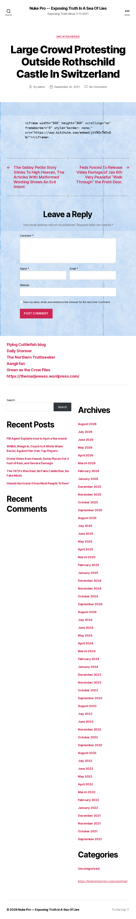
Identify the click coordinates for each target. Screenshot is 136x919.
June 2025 (85, 533)
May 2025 (85, 541)
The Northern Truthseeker (31, 357)
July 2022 (85, 761)
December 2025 (89, 486)
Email (74, 268)
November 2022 (89, 729)
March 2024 (86, 651)
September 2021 (90, 839)
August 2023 (87, 706)
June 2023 (85, 721)
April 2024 (85, 643)
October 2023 (88, 690)
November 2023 (89, 682)
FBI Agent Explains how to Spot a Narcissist (37, 438)
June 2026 (85, 439)
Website (24, 285)
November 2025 (89, 494)
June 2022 (85, 768)
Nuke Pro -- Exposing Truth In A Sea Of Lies (68, 8)
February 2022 (88, 800)
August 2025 (87, 518)
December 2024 (89, 580)
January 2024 (88, 667)
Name (24, 268)
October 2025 (88, 502)
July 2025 (85, 526)
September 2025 (90, 510)
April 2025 (85, 549)
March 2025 (86, 557)
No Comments (98, 86)
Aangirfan (16, 363)
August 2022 (87, 753)
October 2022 (88, 737)
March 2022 (86, 792)
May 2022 (85, 776)
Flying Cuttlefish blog (26, 344)
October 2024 (88, 596)
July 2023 (85, 714)
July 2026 (85, 432)
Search (11, 400)
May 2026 (85, 447)
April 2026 (85, 455)
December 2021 (89, 815)
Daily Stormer (19, 350)
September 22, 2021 (67, 86)
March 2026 (86, 463)
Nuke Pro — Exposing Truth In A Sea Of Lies (48, 909)
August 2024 (87, 612)
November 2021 (89, 823)
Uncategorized (68, 36)
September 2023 (90, 698)
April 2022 (85, 784)
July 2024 (85, 620)
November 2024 (89, 588)
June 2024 (85, 627)
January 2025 (88, 573)
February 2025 (88, 565)
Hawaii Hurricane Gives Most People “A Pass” (38, 483)
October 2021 (88, 831)
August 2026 (87, 424)
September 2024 (90, 604)
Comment (27, 235)
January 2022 (88, 808)
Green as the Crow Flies (28, 369)
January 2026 (88, 479)
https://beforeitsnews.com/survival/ (103, 881)
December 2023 (89, 674)
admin (41, 86)
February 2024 (88, 659)
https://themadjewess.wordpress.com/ (43, 376)
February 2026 (88, 471)
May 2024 (85, 635)
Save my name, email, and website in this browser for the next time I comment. (66, 302)
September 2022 (90, 745)
